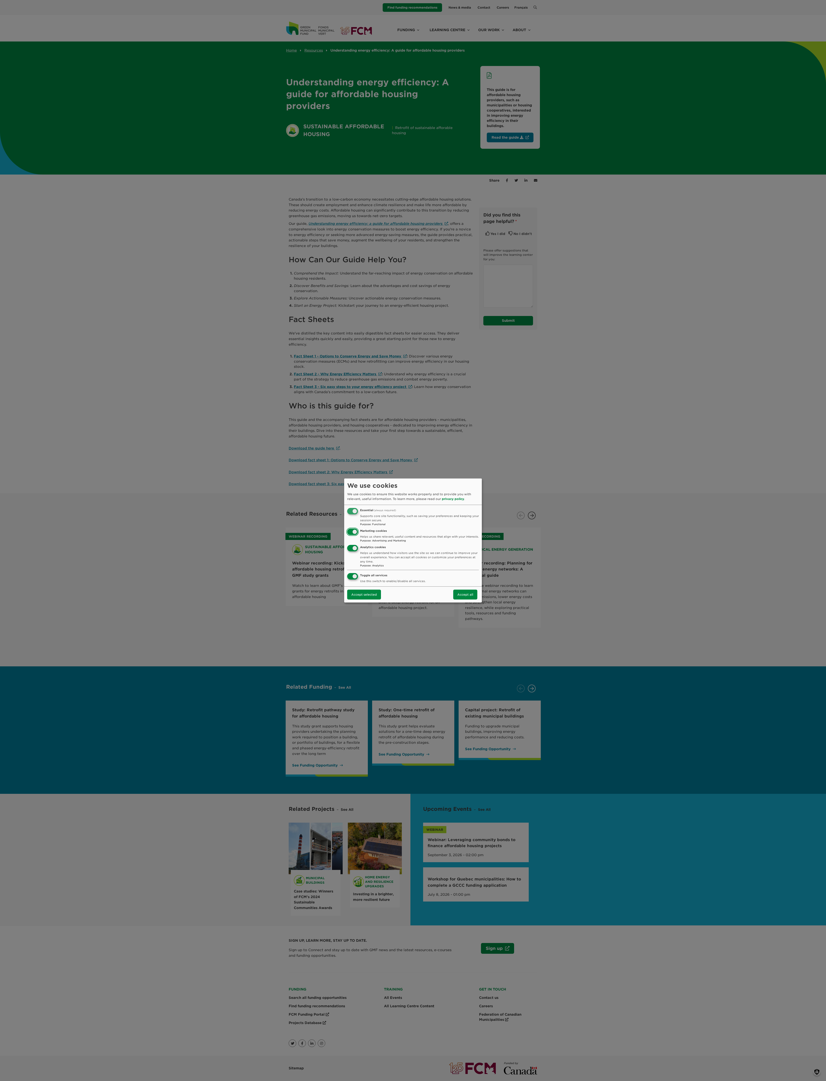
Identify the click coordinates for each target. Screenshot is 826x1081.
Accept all (465, 594)
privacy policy (453, 499)
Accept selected (364, 594)
